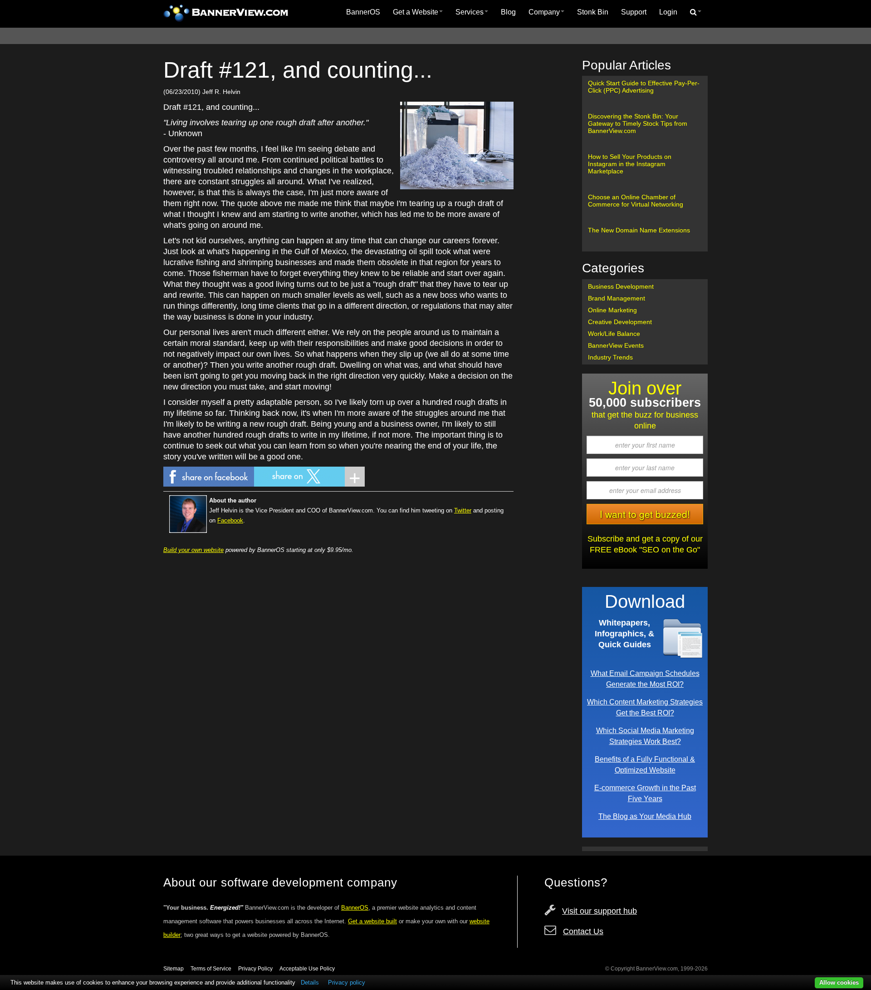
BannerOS (363, 12)
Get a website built (372, 921)
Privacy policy (346, 982)
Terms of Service (211, 968)
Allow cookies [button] (839, 982)
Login (668, 12)
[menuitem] (363, 12)
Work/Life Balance (614, 333)
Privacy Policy (255, 968)
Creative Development (620, 321)
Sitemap (173, 968)
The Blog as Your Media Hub (644, 816)
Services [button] (469, 12)
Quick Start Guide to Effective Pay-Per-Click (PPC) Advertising (644, 86)
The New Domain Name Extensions (639, 230)
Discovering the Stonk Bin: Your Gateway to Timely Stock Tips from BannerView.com (637, 123)
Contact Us (583, 931)
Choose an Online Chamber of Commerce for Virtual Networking (635, 200)
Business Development (621, 286)
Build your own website (193, 550)
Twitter (462, 510)
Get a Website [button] (415, 12)
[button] (696, 12)
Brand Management (616, 298)
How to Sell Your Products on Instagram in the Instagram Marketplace (629, 164)
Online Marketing (612, 310)
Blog (508, 12)
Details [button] (310, 982)
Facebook (230, 520)
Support (633, 12)
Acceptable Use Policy (307, 968)
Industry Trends (610, 357)
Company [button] (544, 12)
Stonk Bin (592, 12)
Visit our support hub (599, 911)
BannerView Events (616, 345)
